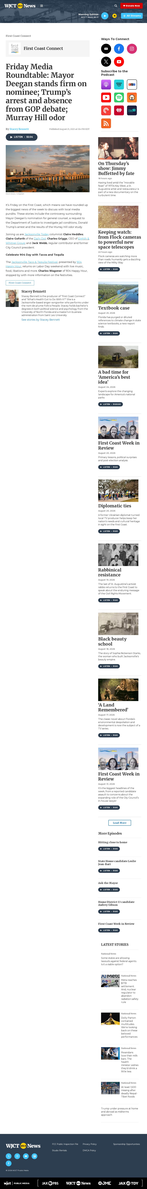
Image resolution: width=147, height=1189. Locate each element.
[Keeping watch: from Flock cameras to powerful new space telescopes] (118, 217)
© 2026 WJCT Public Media (17, 1170)
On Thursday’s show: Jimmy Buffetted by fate (116, 168)
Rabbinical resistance (109, 572)
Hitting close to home (112, 842)
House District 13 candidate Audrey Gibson (116, 903)
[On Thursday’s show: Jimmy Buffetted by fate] (118, 148)
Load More (120, 822)
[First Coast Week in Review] (118, 428)
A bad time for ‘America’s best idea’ (114, 377)
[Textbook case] (118, 293)
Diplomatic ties (114, 506)
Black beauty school (112, 641)
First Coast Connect (18, 36)
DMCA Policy (89, 1150)
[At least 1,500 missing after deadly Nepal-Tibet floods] (110, 1088)
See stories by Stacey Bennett (41, 319)
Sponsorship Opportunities (126, 1144)
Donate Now (133, 6)
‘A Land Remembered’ (113, 707)
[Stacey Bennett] (12, 298)
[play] (104, 16)
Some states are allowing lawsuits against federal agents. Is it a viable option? (119, 961)
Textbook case (114, 308)
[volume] (114, 16)
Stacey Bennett (19, 129)
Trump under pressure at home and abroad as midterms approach (119, 1111)
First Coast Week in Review (119, 445)
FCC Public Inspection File (65, 1144)
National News (108, 953)
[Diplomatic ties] (118, 490)
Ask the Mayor (108, 883)
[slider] (110, 15)
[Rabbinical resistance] (118, 555)
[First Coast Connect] (15, 48)
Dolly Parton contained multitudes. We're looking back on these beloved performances (129, 1027)
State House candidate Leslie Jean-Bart (117, 862)
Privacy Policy (90, 1144)
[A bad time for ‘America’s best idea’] (118, 357)
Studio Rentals (59, 1150)
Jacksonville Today (37, 234)
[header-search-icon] (116, 5)
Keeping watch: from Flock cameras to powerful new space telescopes (119, 239)
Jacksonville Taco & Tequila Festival (34, 262)
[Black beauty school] (118, 624)
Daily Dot (40, 238)
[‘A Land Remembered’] (118, 690)
